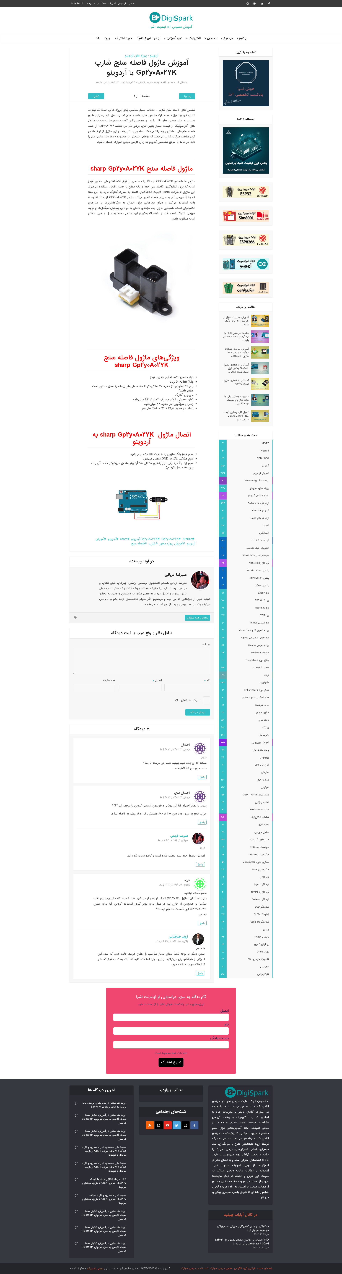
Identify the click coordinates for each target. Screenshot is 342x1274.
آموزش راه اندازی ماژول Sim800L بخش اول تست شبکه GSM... (236, 368)
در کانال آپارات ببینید (240, 1215)
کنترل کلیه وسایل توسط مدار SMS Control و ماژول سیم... (236, 415)
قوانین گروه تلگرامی (244, 1268)
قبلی (95, 96)
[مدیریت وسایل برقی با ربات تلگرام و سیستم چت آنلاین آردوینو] (259, 400)
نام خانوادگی (219, 1038)
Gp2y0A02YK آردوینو (144, 539)
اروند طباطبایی (178, 937)
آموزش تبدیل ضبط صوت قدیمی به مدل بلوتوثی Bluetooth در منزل (104, 1119)
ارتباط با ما (77, 4)
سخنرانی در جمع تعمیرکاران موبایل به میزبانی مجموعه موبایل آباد (243, 1228)
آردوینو (154, 55)
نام (207, 680)
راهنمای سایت (265, 1268)
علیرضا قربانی (145, 82)
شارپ (152, 543)
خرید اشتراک (123, 38)
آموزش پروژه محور (171, 543)
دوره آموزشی (174, 38)
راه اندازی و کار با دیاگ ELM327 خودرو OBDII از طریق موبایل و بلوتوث (104, 1151)
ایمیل (157, 680)
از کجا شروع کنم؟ (148, 38)
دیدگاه (206, 644)
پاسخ (202, 777)
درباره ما (90, 4)
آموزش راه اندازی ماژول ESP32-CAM (236, 382)
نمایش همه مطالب (197, 618)
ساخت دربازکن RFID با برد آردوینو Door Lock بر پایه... (236, 336)
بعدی (188, 96)
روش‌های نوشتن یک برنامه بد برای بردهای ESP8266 (104, 1105)
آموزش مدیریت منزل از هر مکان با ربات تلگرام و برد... (236, 320)
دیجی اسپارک (95, 1268)
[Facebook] (194, 1125)
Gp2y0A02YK (170, 539)
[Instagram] (186, 1125)
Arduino (187, 539)
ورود (107, 38)
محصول (212, 38)
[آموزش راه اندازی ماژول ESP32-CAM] (259, 384)
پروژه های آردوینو (136, 55)
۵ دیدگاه (168, 82)
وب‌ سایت (109, 680)
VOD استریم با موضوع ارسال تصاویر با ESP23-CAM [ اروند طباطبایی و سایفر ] (242, 1242)
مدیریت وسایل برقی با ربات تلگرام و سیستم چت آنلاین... (236, 400)
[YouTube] (168, 1125)
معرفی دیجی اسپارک (221, 1268)
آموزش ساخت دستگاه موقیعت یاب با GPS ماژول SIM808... (237, 352)
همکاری (101, 4)
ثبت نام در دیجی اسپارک (194, 1268)
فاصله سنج (138, 543)
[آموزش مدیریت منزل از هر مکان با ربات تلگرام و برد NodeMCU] (259, 321)
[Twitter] (177, 1125)
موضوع (228, 38)
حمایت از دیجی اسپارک (121, 4)
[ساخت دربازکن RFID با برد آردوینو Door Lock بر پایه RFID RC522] (259, 336)
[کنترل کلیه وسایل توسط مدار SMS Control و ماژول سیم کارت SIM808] (259, 416)
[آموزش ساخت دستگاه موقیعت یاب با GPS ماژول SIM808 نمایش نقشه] (259, 352)
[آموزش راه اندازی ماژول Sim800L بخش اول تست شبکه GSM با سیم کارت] (259, 368)
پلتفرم (242, 38)
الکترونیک (195, 38)
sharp (123, 539)
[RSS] (150, 1125)
